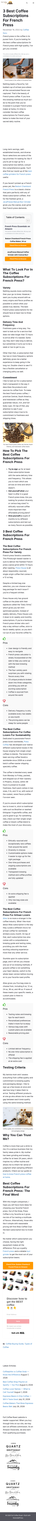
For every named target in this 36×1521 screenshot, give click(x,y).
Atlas (5, 918)
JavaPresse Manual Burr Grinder (17, 202)
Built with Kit (18, 1333)
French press (8, 1251)
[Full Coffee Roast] (7, 3)
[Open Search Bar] (27, 3)
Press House (21, 568)
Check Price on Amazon (18, 245)
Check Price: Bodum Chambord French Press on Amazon (18, 1265)
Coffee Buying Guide (15, 1344)
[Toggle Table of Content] (27, 220)
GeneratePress (18, 1518)
